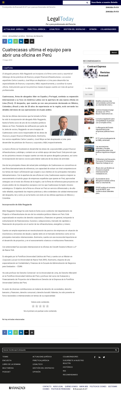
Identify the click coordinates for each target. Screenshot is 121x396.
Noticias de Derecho (34, 36)
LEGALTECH (38, 364)
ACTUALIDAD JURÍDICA (42, 356)
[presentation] (88, 88)
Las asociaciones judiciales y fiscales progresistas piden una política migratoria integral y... (105, 150)
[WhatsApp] (15, 41)
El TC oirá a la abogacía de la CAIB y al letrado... (105, 139)
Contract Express (96, 66)
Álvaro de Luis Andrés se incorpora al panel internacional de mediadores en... (105, 171)
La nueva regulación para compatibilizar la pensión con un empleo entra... (105, 121)
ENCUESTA (6, 360)
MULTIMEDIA (7, 368)
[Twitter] (10, 41)
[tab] (88, 88)
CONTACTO (47, 386)
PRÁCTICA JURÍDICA (41, 360)
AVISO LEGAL (58, 386)
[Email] (26, 41)
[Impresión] (32, 41)
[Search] (87, 3)
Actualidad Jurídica (16, 36)
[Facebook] (4, 41)
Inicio (4, 36)
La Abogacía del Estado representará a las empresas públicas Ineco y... (105, 130)
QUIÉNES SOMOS (71, 386)
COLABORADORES (70, 356)
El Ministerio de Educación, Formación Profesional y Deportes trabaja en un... (105, 161)
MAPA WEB (84, 386)
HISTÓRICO (68, 367)
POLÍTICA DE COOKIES (98, 386)
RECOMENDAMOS (70, 374)
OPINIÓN (36, 372)
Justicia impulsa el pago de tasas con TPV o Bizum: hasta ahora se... (105, 112)
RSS (64, 371)
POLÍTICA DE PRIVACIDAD (60, 389)
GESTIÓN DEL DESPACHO (43, 368)
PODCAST (6, 372)
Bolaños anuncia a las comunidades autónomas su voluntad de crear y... (105, 103)
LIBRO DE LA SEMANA (11, 364)
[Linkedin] (21, 41)
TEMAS (5, 356)
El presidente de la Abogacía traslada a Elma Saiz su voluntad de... (105, 181)
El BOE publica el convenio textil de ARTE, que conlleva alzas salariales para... (105, 190)
